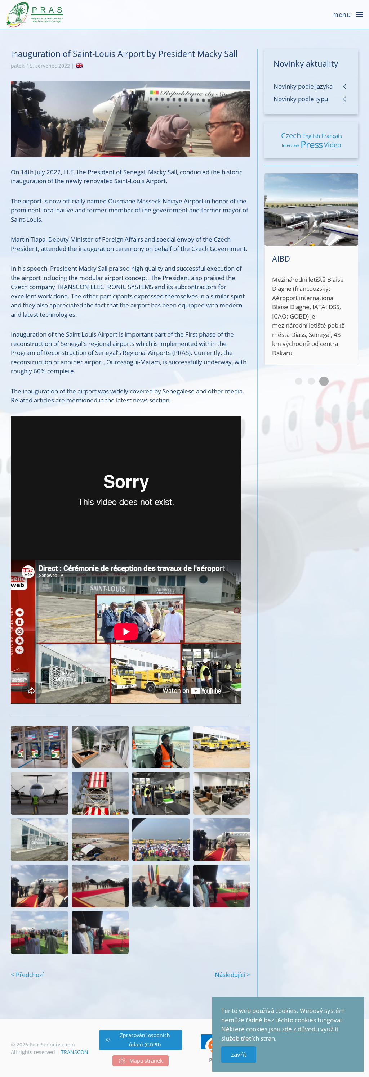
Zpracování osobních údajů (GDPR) (145, 1040)
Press (312, 144)
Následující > (232, 974)
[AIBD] (311, 269)
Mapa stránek (146, 1060)
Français (331, 135)
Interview (290, 145)
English (311, 135)
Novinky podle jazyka (303, 86)
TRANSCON (74, 1052)
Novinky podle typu (301, 99)
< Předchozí (27, 974)
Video (332, 144)
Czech (291, 135)
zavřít (238, 1054)
